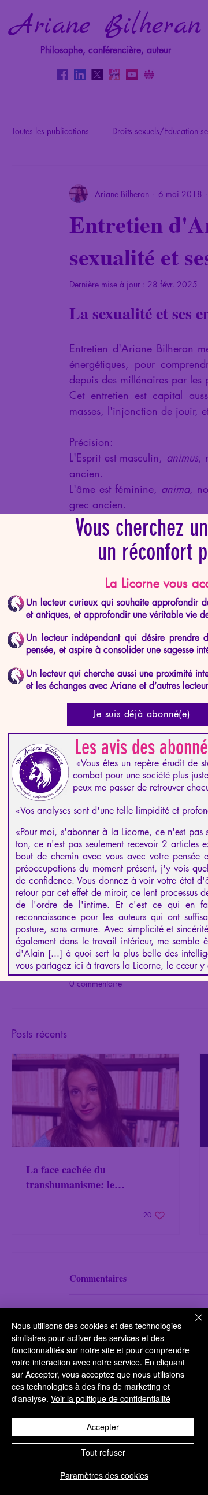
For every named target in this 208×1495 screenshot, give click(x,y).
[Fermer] (192, 1324)
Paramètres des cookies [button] (104, 1475)
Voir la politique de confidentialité (110, 1398)
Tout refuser (103, 1452)
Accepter (103, 1427)
